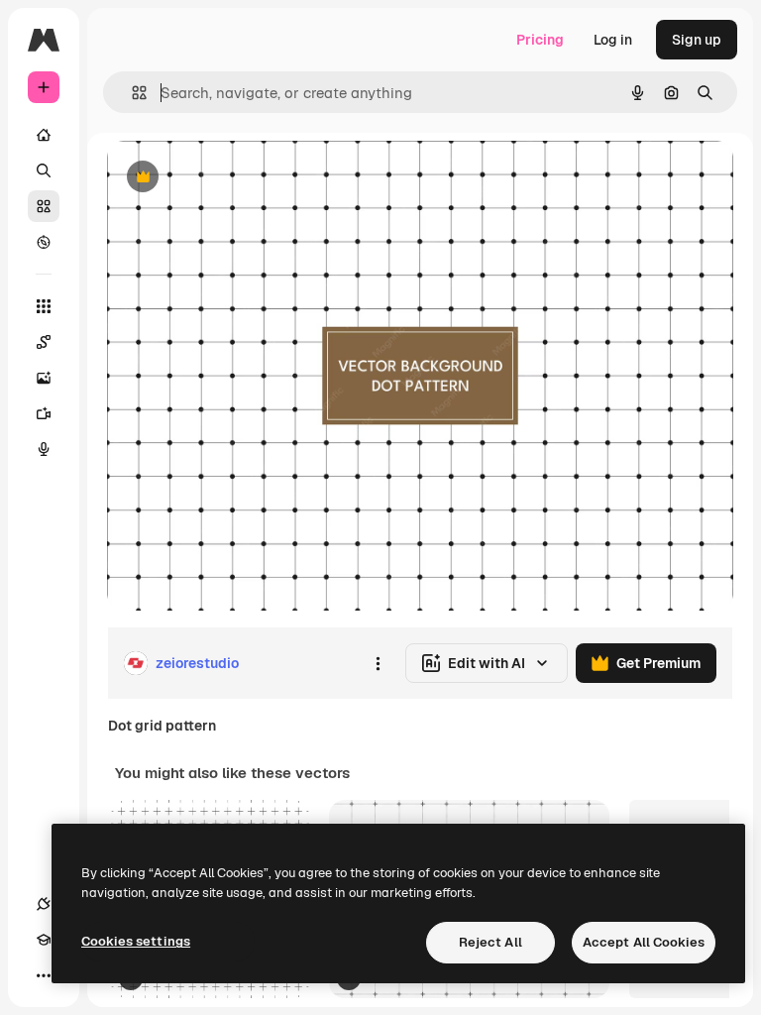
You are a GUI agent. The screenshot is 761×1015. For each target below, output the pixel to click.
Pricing (540, 40)
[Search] (43, 170)
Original (234, 178)
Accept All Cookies (644, 942)
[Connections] (43, 904)
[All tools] (43, 306)
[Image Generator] (43, 378)
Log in (613, 40)
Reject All (490, 942)
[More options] (377, 663)
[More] (43, 975)
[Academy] (43, 940)
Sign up (696, 40)
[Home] (43, 135)
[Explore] (43, 242)
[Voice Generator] (43, 449)
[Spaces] (43, 342)
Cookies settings (135, 941)
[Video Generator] (43, 413)
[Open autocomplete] (131, 92)
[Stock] (43, 206)
